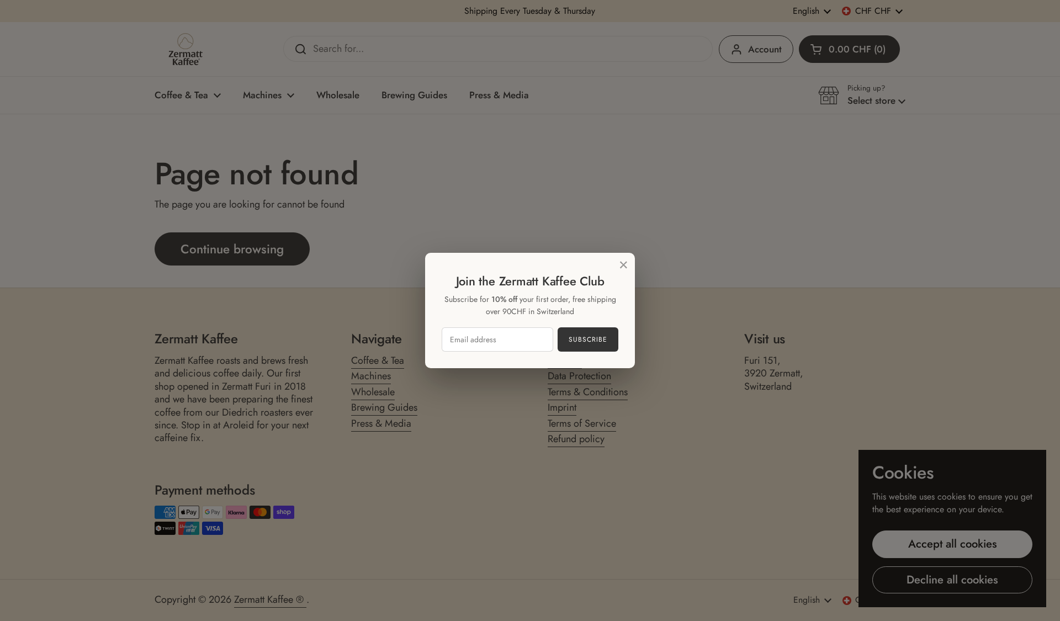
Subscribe (588, 339)
